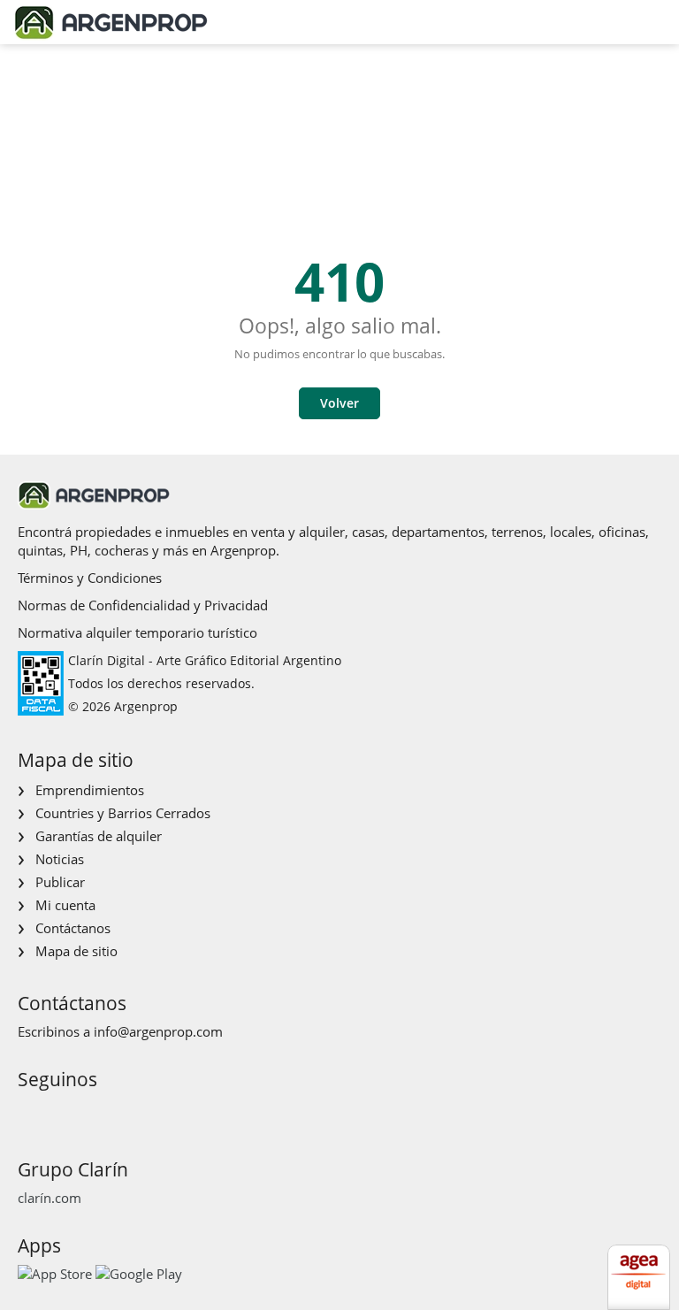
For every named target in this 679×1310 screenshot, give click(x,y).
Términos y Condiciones (90, 577)
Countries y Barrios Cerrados (122, 813)
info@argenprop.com (158, 1031)
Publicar (60, 882)
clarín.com (49, 1198)
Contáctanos (73, 928)
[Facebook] (30, 1112)
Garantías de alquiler (98, 836)
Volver (339, 403)
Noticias (59, 859)
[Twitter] (114, 1112)
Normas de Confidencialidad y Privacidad (143, 605)
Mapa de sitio (76, 951)
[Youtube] (86, 1112)
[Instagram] (58, 1112)
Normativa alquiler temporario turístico (137, 632)
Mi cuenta (65, 905)
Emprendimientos (89, 790)
